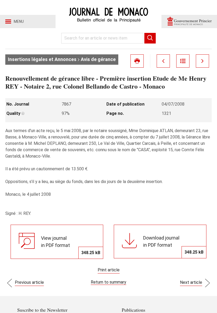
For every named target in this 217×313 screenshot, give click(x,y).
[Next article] (202, 61)
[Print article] (137, 61)
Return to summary (108, 282)
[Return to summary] (182, 61)
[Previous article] (163, 61)
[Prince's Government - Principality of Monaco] (189, 21)
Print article (109, 269)
